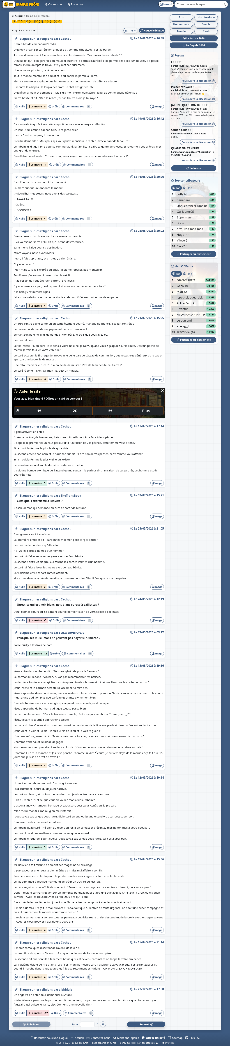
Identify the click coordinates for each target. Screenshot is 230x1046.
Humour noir (181, 24)
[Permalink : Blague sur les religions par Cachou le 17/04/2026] (16, 859)
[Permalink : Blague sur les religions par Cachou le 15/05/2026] (16, 665)
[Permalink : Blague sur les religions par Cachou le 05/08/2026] (16, 230)
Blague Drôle (27, 4)
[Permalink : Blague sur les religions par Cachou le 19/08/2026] (16, 38)
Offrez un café (154, 1038)
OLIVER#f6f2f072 (72, 633)
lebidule (66, 989)
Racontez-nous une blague (50, 1038)
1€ (39, 410)
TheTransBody (71, 496)
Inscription (77, 4)
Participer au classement (195, 254)
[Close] (162, 390)
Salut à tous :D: (181, 130)
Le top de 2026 (195, 38)
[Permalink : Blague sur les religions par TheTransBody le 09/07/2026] (16, 495)
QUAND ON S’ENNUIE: (185, 148)
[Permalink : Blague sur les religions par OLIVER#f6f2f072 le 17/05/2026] (16, 632)
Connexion (54, 4)
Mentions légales (127, 1038)
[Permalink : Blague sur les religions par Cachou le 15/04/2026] (16, 942)
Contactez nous (99, 1038)
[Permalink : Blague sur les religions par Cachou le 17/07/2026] (16, 426)
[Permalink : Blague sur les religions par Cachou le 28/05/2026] (16, 528)
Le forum (195, 168)
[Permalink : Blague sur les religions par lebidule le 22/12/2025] (16, 989)
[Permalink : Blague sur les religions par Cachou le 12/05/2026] (16, 777)
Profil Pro (169, 1042)
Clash (206, 31)
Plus (146, 410)
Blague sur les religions (36, 39)
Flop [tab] (189, 188)
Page (75, 1024)
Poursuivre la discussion (196, 80)
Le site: (176, 62)
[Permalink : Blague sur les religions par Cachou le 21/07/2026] (16, 317)
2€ (75, 410)
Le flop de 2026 (195, 45)
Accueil (18, 15)
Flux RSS (194, 1038)
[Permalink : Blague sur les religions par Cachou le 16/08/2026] (16, 176)
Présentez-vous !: (182, 87)
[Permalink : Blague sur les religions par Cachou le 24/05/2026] (16, 598)
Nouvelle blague (153, 30)
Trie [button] (131, 30)
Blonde (181, 31)
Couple (206, 24)
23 (103, 1024)
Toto (181, 17)
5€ (110, 410)
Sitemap (177, 1038)
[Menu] (8, 4)
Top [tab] (177, 188)
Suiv (145, 1024)
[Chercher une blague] (224, 4)
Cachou (66, 39)
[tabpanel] (193, 220)
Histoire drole (206, 17)
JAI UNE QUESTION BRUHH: (189, 105)
